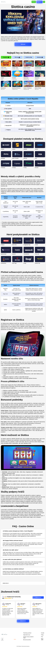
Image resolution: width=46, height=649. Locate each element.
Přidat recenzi (38, 597)
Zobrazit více (23, 620)
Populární (5, 57)
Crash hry (28, 57)
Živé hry (16, 57)
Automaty (39, 57)
